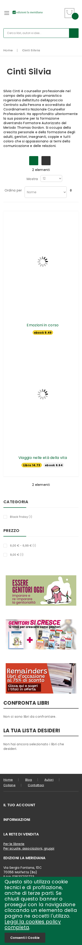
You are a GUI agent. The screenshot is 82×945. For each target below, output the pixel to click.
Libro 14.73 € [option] (31, 465)
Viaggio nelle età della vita (42, 457)
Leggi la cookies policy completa (33, 924)
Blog (28, 779)
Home (8, 50)
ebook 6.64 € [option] (54, 465)
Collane (9, 785)
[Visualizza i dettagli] (43, 261)
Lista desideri (58, 10)
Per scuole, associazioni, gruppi (28, 848)
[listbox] (43, 333)
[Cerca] (74, 33)
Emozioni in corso (43, 325)
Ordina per (13, 190)
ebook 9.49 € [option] (43, 333)
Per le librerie (14, 844)
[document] (41, 911)
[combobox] (41, 33)
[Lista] (46, 160)
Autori (49, 779)
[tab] (41, 805)
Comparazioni (58, 16)
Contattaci (36, 785)
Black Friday (23, 517)
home (8, 779)
